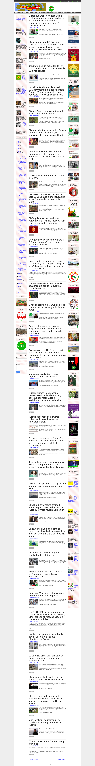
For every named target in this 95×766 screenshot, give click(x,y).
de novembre (20, 283)
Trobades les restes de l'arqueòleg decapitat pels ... (22, 202)
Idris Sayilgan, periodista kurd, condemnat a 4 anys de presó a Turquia (45, 722)
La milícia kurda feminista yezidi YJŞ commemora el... (22, 258)
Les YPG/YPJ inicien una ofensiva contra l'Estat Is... (22, 175)
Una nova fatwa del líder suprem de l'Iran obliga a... (22, 248)
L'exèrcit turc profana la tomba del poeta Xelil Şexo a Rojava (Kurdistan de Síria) (46, 636)
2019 (18, 148)
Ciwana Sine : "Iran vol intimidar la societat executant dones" (46, 112)
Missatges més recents (33, 759)
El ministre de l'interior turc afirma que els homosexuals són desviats (46, 678)
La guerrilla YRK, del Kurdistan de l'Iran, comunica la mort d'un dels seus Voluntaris (46, 658)
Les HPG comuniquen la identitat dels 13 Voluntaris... (22, 242)
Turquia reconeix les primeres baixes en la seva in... (22, 206)
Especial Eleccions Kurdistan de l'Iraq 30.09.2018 (58, 12)
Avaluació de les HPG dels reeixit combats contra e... (22, 217)
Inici (37, 759)
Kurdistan (70, 12)
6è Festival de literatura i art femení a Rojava (47, 176)
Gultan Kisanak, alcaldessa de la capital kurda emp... (22, 269)
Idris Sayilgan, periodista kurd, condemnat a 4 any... (22, 158)
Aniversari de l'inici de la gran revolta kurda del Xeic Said (44, 553)
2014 (18, 141)
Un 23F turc (23, 101)
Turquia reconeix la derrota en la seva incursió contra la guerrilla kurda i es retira (45, 286)
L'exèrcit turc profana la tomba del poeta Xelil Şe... (22, 171)
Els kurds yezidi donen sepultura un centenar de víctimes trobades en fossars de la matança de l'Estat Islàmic (47, 700)
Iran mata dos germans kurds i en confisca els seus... (22, 262)
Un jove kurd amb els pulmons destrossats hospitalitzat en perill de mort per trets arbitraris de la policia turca (47, 532)
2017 (18, 145)
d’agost (19, 279)
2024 (18, 289)
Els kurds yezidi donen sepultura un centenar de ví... (22, 162)
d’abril (19, 273)
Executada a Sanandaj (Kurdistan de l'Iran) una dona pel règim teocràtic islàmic (46, 574)
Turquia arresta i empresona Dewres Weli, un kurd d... (21, 210)
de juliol (19, 277)
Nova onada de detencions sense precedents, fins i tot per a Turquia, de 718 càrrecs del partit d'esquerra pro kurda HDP (47, 265)
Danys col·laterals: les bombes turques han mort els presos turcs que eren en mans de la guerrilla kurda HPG (46, 330)
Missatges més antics (62, 759)
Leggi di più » (31, 37)
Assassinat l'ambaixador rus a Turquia (76, 520)
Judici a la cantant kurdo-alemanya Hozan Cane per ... (22, 199)
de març (19, 272)
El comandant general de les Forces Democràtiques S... (22, 251)
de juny (19, 276)
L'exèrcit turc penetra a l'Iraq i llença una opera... (21, 195)
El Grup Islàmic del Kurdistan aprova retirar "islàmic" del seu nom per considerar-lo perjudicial (47, 220)
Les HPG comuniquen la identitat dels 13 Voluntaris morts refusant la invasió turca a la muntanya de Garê (47, 198)
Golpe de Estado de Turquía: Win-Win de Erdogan (24, 29)
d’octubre (19, 282)
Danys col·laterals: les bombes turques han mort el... (22, 220)
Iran (42, 12)
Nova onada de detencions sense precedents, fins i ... (22, 231)
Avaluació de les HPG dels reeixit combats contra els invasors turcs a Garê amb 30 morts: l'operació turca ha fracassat (47, 354)
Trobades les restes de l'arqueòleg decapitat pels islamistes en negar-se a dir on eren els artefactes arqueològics (46, 442)
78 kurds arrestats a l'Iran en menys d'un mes (47, 742)
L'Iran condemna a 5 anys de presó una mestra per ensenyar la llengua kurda (47, 307)
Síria (46, 12)
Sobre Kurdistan (23, 12)
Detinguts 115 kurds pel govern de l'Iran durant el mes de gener (46, 594)
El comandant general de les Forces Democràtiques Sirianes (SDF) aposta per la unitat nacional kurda (47, 132)
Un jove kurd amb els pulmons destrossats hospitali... (22, 188)
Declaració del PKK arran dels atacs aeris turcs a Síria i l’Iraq (76, 598)
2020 (18, 149)
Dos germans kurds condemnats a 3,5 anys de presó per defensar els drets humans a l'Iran (46, 242)
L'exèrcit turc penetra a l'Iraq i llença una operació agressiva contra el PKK (47, 486)
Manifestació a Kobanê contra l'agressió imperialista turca (44, 375)
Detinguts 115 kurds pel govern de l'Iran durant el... (22, 179)
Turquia (38, 12)
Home (16, 12)
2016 (18, 144)
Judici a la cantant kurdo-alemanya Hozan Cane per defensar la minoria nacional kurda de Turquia (47, 464)
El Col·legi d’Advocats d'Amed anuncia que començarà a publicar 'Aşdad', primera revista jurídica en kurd (46, 509)
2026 (18, 292)
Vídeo (75, 12)
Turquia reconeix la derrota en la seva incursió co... (21, 227)
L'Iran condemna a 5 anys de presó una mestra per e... (22, 224)
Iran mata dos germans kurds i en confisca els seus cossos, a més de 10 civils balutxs (47, 68)
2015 (18, 142)
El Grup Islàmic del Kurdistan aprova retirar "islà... (22, 238)
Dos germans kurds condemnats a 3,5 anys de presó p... (22, 234)
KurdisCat (29, 12)
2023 (18, 288)
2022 (18, 286)
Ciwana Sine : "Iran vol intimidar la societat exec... (21, 255)
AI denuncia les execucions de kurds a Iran (76, 510)
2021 (18, 151)
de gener (19, 152)
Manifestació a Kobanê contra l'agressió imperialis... (21, 213)
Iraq (34, 12)
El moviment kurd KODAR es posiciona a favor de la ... (22, 265)
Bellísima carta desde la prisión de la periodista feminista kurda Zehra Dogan (24, 66)
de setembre (20, 280)
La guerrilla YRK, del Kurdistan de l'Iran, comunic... (21, 168)
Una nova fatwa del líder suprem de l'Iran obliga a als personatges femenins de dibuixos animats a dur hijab (47, 155)
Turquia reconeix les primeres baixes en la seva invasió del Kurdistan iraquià (44, 419)
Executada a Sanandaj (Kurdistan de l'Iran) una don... (21, 182)
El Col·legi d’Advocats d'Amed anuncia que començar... (21, 192)
